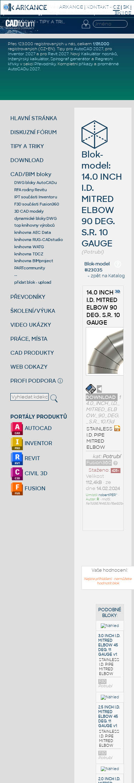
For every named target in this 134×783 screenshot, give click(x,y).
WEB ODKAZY (29, 366)
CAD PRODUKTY (32, 352)
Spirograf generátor (70, 58)
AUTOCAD (37, 428)
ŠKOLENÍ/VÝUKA (32, 310)
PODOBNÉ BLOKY (109, 612)
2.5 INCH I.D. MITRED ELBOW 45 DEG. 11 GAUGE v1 (109, 716)
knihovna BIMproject (33, 260)
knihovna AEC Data (32, 232)
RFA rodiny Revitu (30, 189)
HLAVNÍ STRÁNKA (33, 118)
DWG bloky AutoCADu (35, 182)
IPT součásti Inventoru (35, 196)
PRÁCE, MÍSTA (29, 338)
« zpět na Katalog (106, 276)
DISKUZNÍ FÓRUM (33, 132)
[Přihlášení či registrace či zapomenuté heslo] (86, 28)
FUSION (34, 488)
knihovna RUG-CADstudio (38, 239)
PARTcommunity (29, 267)
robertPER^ (108, 495)
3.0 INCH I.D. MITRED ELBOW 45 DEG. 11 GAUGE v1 (109, 645)
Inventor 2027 (21, 53)
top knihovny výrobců (34, 225)
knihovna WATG (29, 246)
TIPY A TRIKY (27, 146)
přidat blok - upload (32, 282)
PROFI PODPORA (33, 380)
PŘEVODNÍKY (27, 296)
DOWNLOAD (27, 160)
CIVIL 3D (35, 473)
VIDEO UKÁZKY (30, 324)
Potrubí (111, 456)
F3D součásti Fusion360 (36, 204)
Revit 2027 (58, 53)
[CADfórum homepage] (20, 28)
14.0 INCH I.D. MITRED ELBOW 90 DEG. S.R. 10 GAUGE (103, 307)
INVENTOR (37, 443)
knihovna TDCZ (28, 253)
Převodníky (45, 63)
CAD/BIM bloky (30, 174)
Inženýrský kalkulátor (28, 58)
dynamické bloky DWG (35, 218)
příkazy (86, 63)
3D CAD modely (29, 211)
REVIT (31, 458)
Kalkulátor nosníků (99, 53)
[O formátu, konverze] (115, 462)
